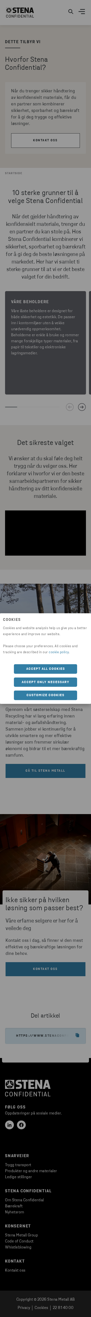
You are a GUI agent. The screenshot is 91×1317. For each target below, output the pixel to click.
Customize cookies (45, 695)
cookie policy (59, 652)
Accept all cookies (45, 669)
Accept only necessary (46, 682)
